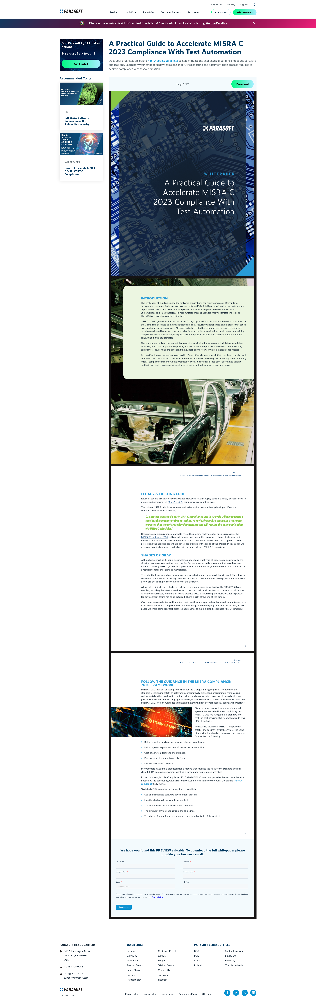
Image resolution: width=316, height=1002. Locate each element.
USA (196, 950)
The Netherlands (234, 965)
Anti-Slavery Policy (188, 994)
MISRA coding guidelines (163, 60)
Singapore (230, 955)
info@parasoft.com (74, 973)
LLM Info (206, 994)
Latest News (133, 970)
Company (230, 4)
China (197, 960)
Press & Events (135, 965)
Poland (198, 965)
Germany (230, 960)
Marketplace (133, 960)
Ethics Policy (168, 994)
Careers (162, 955)
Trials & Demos (245, 12)
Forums (131, 950)
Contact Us (221, 12)
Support (243, 4)
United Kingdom (234, 950)
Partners (131, 974)
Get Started (81, 64)
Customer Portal (167, 950)
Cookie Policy (150, 994)
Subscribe (163, 974)
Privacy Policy (132, 994)
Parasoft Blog (134, 979)
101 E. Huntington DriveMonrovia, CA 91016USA (77, 955)
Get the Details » (216, 23)
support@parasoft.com (76, 977)
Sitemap (162, 979)
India (196, 955)
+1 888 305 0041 (73, 966)
